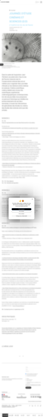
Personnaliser (21, 213)
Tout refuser (21, 211)
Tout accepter (21, 209)
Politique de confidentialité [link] (21, 216)
